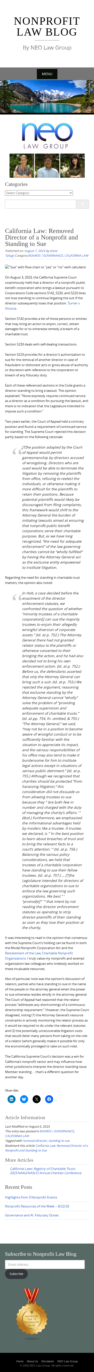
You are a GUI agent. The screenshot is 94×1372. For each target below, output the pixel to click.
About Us (32, 1361)
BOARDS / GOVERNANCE (45, 255)
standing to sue (59, 1141)
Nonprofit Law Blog (47, 26)
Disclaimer (47, 1361)
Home (20, 1361)
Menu (47, 73)
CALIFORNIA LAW (76, 255)
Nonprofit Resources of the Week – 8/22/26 (37, 1206)
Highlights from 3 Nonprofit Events (31, 1197)
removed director (35, 1141)
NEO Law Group (67, 1361)
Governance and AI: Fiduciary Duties (32, 1215)
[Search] (82, 204)
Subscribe (16, 1274)
